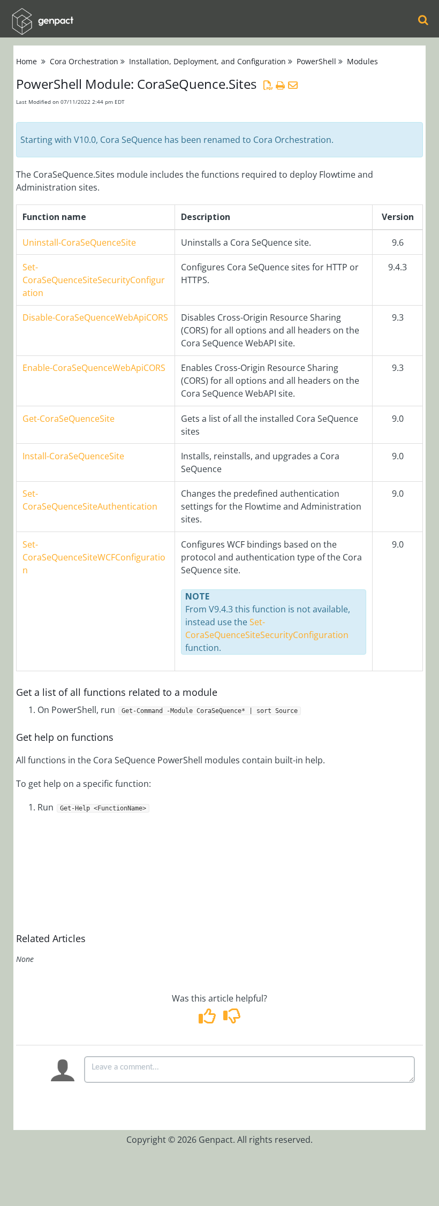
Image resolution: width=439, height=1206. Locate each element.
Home (26, 61)
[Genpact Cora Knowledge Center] (42, 14)
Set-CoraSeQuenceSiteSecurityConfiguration (93, 280)
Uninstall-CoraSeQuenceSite (79, 242)
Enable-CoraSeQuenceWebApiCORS (93, 368)
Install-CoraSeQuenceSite (73, 456)
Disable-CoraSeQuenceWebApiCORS (95, 317)
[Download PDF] (268, 85)
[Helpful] (208, 1019)
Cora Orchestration (84, 61)
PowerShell (316, 61)
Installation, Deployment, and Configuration (207, 61)
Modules (362, 61)
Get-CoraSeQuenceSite (68, 418)
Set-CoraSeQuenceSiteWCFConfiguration (93, 557)
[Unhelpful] (232, 1019)
